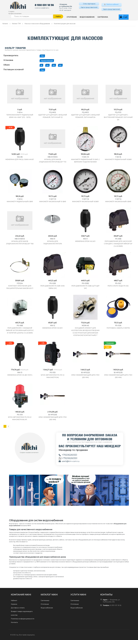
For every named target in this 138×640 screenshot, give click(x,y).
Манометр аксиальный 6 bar (118, 201)
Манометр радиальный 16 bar (118, 159)
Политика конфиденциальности (22, 619)
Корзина (14, 604)
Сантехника (45, 600)
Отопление (45, 604)
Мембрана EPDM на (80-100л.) (19, 375)
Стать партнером (89, 4)
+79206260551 (69, 455)
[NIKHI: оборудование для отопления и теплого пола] (18, 5)
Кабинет (14, 600)
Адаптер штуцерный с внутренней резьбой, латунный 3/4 (118, 117)
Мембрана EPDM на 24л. (85, 241)
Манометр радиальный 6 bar (20, 201)
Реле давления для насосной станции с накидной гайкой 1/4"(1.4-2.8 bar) (118, 243)
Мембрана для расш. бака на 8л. (19, 159)
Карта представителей (89, 7)
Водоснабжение (47, 608)
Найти (58, 16)
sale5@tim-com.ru (70, 461)
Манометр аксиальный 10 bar (52, 201)
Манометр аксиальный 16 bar (85, 201)
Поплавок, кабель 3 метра (118, 328)
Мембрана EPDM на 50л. (52, 328)
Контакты (14, 622)
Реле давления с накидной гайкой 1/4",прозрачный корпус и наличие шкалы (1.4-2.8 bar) (20, 330)
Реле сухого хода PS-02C (118, 286)
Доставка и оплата (17, 608)
